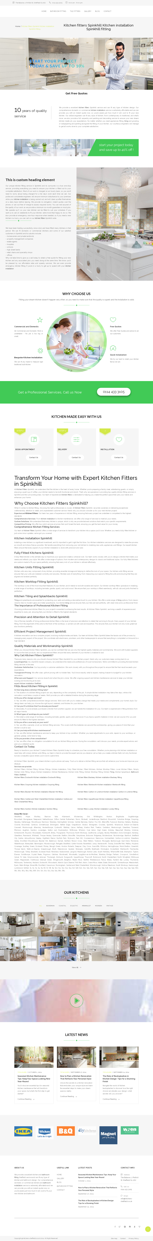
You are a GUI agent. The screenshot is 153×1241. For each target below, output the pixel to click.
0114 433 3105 (114, 392)
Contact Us (33, 457)
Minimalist (86, 906)
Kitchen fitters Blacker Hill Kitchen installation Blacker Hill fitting (38, 792)
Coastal (62, 906)
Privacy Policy (134, 1238)
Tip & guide (22, 1072)
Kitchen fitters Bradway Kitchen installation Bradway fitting (100, 777)
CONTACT (107, 11)
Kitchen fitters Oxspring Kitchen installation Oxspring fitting (36, 785)
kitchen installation (98, 110)
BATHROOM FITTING (58, 11)
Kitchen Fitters (21, 489)
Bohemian (50, 906)
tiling (126, 121)
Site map (114, 1238)
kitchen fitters (84, 107)
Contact (123, 1238)
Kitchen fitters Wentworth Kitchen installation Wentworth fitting (101, 785)
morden (98, 906)
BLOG (97, 11)
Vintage (109, 906)
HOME (44, 11)
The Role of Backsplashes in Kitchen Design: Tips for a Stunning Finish (119, 1079)
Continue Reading (24, 1099)
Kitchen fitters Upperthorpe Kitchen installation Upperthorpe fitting (103, 799)
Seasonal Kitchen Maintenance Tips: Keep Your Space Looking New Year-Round (34, 1079)
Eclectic (74, 906)
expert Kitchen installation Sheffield (27, 683)
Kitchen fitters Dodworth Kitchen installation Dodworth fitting (37, 777)
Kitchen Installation (32, 358)
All (40, 906)
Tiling (16, 600)
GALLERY (87, 11)
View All (75, 967)
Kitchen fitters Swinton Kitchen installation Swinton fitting (35, 809)
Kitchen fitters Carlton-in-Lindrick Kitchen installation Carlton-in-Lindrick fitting (107, 792)
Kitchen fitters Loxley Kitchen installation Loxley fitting (98, 809)
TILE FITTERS (75, 11)
